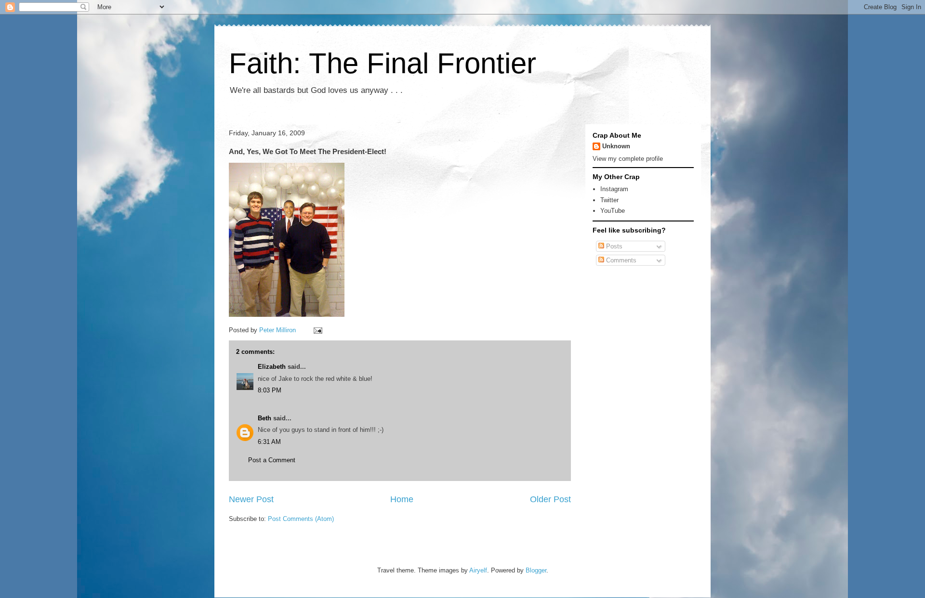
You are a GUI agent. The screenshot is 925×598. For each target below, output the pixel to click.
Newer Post (251, 499)
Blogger (536, 570)
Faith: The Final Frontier (382, 63)
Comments (620, 260)
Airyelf (478, 570)
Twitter (609, 200)
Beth (264, 418)
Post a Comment (271, 460)
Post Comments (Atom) (301, 518)
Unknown (616, 146)
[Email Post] (317, 330)
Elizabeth (272, 366)
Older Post (550, 499)
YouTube (612, 210)
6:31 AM (269, 441)
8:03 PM (269, 390)
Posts (613, 246)
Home (401, 499)
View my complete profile (628, 158)
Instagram (614, 189)
